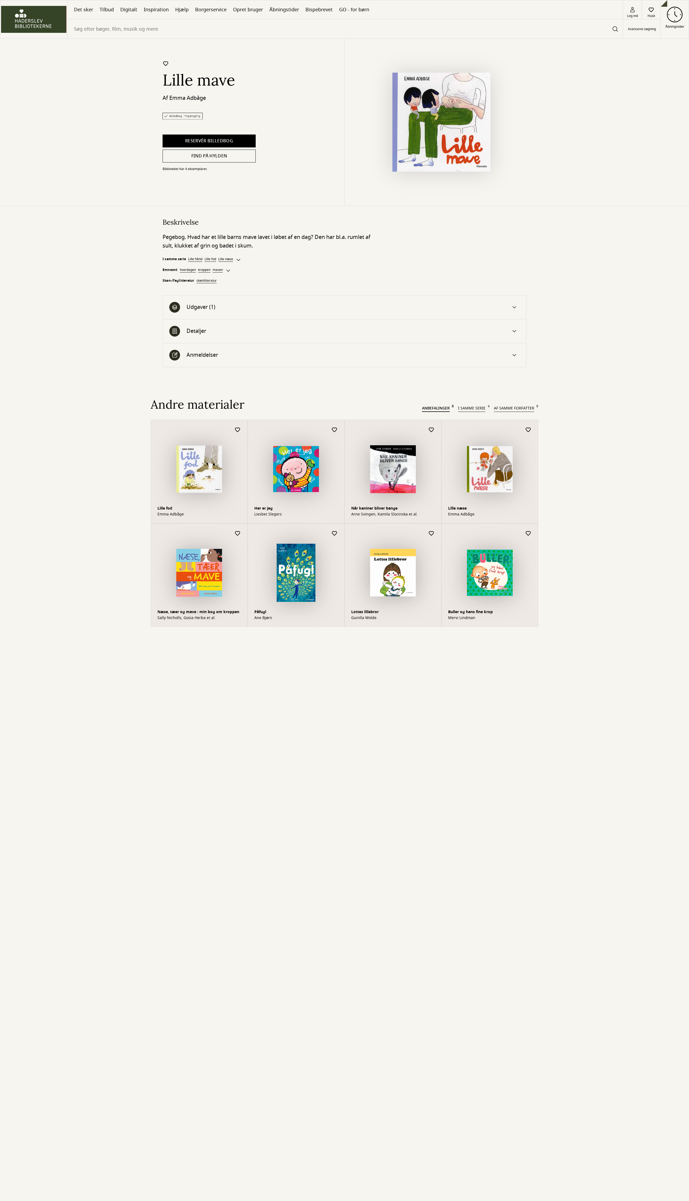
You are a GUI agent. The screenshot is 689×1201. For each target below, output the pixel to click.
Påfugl (260, 612)
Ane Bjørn (263, 618)
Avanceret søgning (642, 29)
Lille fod (210, 259)
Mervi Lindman (461, 618)
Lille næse (225, 259)
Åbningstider (284, 9)
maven (218, 269)
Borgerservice (211, 9)
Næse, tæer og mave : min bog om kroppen (198, 612)
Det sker (83, 9)
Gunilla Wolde (364, 618)
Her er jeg (263, 508)
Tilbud (107, 9)
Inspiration (156, 9)
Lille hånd (195, 259)
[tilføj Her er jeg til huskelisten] (334, 430)
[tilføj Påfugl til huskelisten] (334, 533)
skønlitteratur (206, 280)
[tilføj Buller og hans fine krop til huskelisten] (528, 533)
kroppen (204, 269)
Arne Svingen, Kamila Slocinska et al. (384, 514)
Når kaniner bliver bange (374, 508)
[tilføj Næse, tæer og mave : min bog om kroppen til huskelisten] (237, 533)
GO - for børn (354, 9)
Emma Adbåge (187, 98)
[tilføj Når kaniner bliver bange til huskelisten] (431, 430)
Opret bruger (248, 9)
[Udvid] (238, 260)
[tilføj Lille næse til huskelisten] (528, 430)
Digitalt (128, 9)
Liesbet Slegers (268, 514)
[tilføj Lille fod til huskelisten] (237, 430)
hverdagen (188, 269)
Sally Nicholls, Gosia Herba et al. (186, 618)
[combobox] (345, 28)
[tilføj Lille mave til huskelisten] (166, 63)
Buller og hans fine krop (470, 612)
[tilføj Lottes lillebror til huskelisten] (431, 533)
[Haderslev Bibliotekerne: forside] (33, 19)
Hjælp (182, 9)
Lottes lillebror (365, 612)
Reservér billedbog (209, 141)
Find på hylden (209, 156)
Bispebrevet (319, 9)
